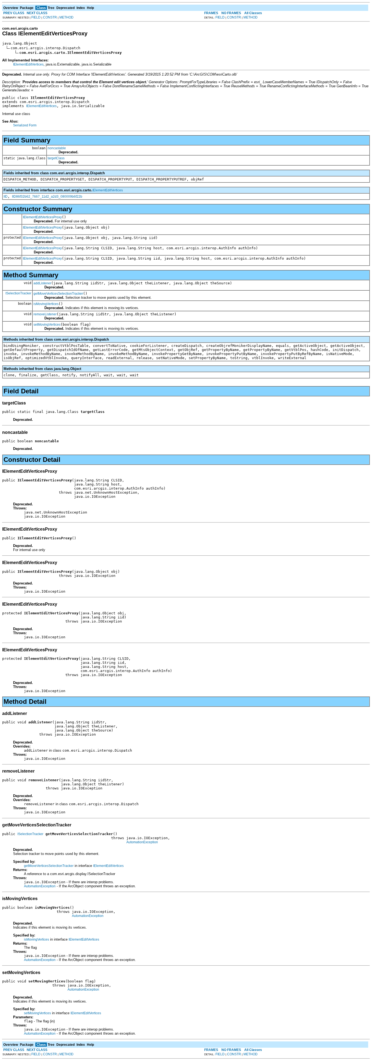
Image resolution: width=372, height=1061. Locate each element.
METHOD (66, 17)
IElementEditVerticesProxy (42, 217)
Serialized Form (24, 125)
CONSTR (50, 17)
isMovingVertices (46, 304)
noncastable (57, 148)
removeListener (45, 314)
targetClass (56, 158)
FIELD (36, 17)
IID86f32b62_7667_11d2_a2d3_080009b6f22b (47, 196)
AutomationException (142, 842)
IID (6, 196)
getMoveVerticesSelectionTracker (58, 293)
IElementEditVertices (28, 64)
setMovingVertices (46, 324)
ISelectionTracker (18, 293)
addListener (42, 283)
